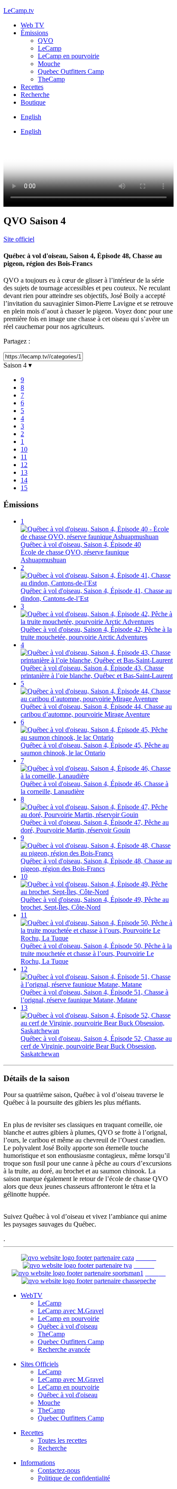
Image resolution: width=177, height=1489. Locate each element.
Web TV (32, 25)
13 (24, 472)
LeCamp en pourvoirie (68, 56)
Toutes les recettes (62, 1440)
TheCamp (51, 79)
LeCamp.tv (18, 10)
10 (24, 449)
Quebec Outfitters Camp (71, 71)
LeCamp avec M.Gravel (71, 1310)
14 (24, 480)
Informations (38, 1462)
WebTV (32, 1295)
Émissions (34, 32)
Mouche (49, 63)
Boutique (33, 102)
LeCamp (49, 48)
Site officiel (18, 239)
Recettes (32, 86)
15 (24, 487)
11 (24, 457)
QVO (45, 40)
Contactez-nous (59, 1470)
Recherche (35, 94)
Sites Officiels (39, 1364)
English (31, 117)
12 (24, 464)
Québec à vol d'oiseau (68, 1326)
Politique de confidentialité (74, 1478)
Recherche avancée (64, 1349)
